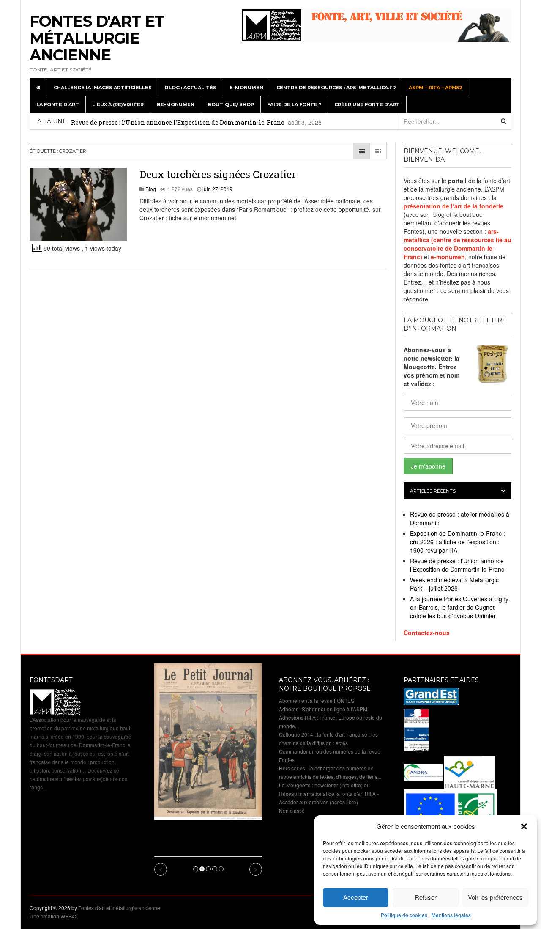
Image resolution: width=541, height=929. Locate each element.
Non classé (292, 810)
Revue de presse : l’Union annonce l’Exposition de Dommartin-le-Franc (177, 122)
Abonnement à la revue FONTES (316, 700)
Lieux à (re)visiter (118, 104)
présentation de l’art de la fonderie (453, 206)
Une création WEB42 (54, 916)
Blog (150, 188)
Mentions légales (451, 914)
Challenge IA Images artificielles (103, 87)
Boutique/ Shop (231, 104)
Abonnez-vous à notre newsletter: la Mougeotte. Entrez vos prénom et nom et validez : (431, 366)
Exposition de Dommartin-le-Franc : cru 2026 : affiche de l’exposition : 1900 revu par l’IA (457, 541)
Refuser (426, 897)
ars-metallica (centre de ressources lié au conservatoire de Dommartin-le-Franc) (457, 244)
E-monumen (246, 87)
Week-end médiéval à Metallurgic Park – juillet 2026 (454, 583)
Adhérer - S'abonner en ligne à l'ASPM (323, 709)
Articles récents (433, 491)
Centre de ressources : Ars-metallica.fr (336, 87)
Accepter (355, 897)
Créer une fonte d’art (367, 104)
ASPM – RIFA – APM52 (435, 87)
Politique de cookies (404, 914)
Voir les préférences (495, 897)
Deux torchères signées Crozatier (217, 174)
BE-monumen (175, 104)
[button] (524, 826)
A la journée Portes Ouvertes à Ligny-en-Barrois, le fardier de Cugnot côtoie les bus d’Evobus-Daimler (460, 607)
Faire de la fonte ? (294, 104)
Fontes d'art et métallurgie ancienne (97, 38)
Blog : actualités (190, 87)
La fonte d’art (57, 104)
